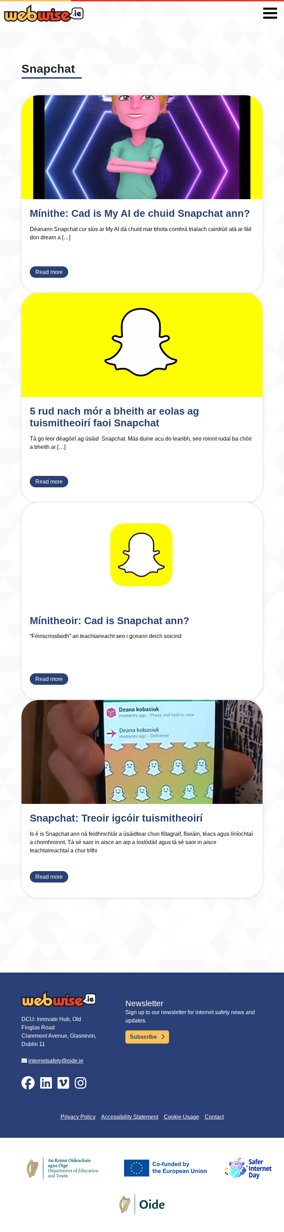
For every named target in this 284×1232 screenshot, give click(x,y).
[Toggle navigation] (270, 13)
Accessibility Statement (129, 1117)
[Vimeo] (63, 1083)
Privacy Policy (78, 1117)
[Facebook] (28, 1083)
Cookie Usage (181, 1117)
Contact (214, 1117)
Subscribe (144, 1037)
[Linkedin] (46, 1083)
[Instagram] (81, 1083)
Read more (49, 272)
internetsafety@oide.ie (55, 1061)
